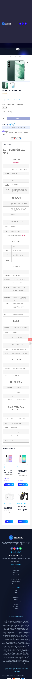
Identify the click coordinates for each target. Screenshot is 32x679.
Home (3, 56)
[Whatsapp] (20, 548)
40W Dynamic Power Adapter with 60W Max (8, 509)
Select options (9, 484)
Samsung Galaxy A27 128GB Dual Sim (22, 472)
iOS (10, 512)
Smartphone (10, 474)
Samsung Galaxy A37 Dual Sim (8, 471)
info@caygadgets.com (16, 561)
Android (7, 56)
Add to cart (19, 118)
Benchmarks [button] (16, 162)
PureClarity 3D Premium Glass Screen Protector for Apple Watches (22, 508)
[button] (28, 62)
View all (23, 235)
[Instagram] (14, 548)
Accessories (6, 512)
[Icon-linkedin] (17, 548)
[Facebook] (11, 548)
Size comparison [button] (16, 323)
